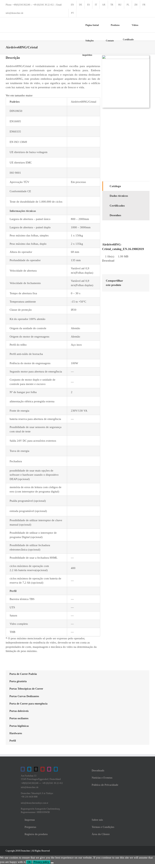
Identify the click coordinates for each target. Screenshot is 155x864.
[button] (98, 56)
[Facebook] (130, 280)
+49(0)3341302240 (29, 783)
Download (108, 260)
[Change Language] (80, 13)
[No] (52, 862)
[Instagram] (49, 769)
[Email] (143, 285)
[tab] (126, 186)
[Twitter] (36, 769)
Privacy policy (41, 862)
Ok (29, 862)
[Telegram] (29, 769)
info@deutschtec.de (29, 787)
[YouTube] (42, 769)
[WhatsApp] (136, 285)
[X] (136, 280)
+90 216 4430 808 (29, 796)
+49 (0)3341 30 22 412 (52, 783)
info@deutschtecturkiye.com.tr (34, 803)
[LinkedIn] (143, 280)
